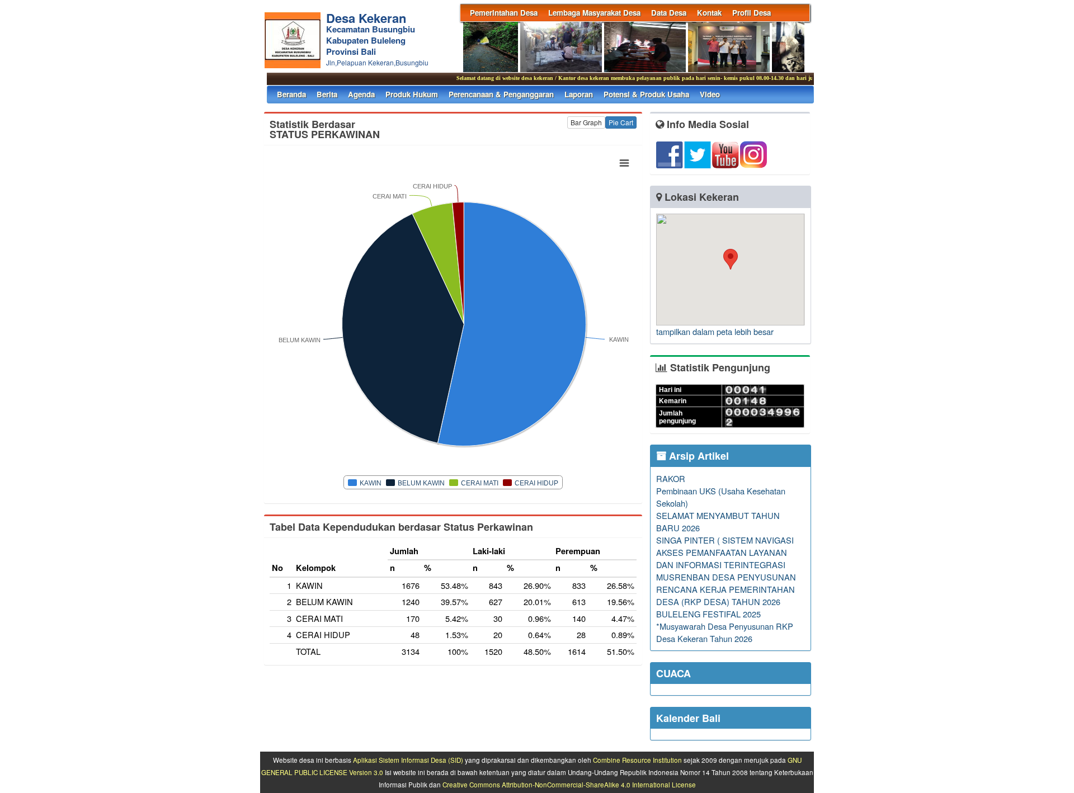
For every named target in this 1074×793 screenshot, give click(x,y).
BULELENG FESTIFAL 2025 (708, 614)
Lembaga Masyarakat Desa (594, 12)
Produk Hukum (411, 94)
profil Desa (751, 12)
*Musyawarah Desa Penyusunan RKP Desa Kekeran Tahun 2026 (724, 632)
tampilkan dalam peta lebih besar (715, 331)
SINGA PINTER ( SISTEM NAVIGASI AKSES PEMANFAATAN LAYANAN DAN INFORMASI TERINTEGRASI (725, 552)
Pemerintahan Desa (504, 12)
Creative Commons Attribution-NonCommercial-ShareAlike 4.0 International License (569, 784)
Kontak (709, 12)
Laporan (578, 94)
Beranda (291, 94)
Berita (327, 94)
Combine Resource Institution (637, 760)
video (710, 94)
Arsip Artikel (697, 456)
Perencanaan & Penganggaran (501, 94)
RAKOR (670, 478)
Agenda (361, 94)
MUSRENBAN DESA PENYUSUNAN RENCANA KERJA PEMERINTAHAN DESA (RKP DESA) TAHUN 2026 (726, 589)
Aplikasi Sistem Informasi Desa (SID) (408, 760)
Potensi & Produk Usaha (646, 94)
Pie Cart (621, 122)
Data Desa (668, 12)
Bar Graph (586, 122)
